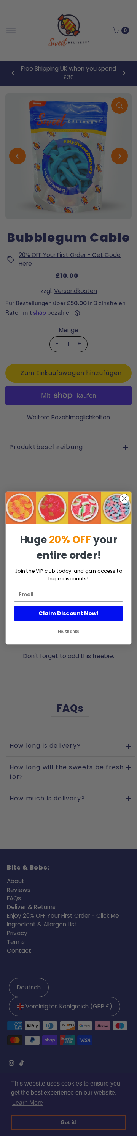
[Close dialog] (124, 499)
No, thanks (69, 631)
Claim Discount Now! (68, 614)
